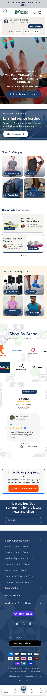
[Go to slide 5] (23, 443)
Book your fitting (35, 26)
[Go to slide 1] (21, 255)
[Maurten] (34, 367)
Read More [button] (14, 438)
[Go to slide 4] (21, 443)
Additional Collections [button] (18, 603)
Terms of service (35, 672)
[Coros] (19, 350)
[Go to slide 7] (27, 443)
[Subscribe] (38, 520)
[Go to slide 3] (25, 255)
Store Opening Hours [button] (17, 540)
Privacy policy (20, 672)
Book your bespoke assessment (24, 94)
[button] (6, 12)
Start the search (14, 134)
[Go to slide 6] (25, 443)
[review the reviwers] (11, 424)
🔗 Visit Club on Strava (23, 488)
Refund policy (24, 680)
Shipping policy (15, 676)
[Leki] (18, 367)
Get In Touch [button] (12, 595)
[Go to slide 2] (23, 255)
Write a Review (29, 392)
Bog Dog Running (22, 668)
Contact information (33, 676)
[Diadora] (35, 350)
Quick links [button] (11, 587)
